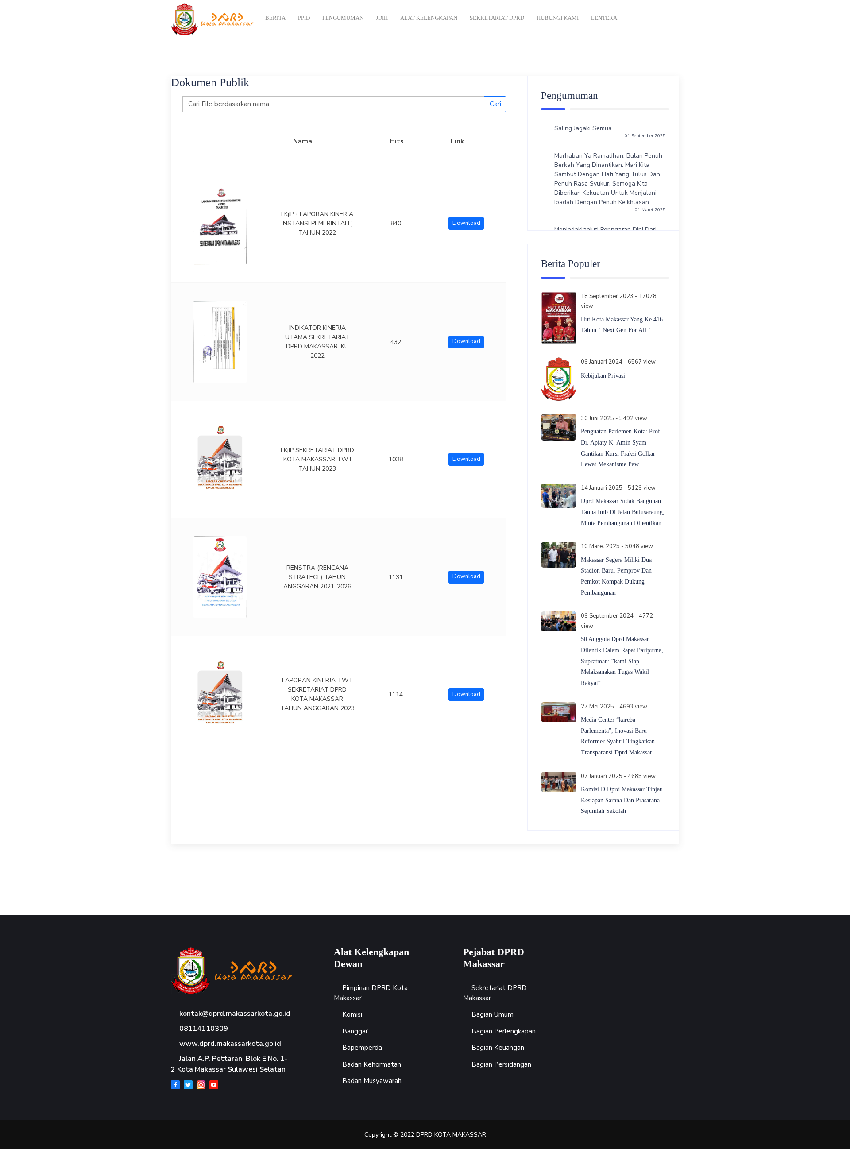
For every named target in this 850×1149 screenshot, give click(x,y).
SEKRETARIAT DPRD (497, 18)
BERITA (275, 18)
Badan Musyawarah (372, 1080)
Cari (495, 104)
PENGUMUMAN (342, 18)
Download (466, 223)
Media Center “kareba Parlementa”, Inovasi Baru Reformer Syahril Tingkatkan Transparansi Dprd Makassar (618, 736)
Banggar (355, 1031)
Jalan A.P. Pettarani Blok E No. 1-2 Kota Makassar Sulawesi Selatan (229, 1064)
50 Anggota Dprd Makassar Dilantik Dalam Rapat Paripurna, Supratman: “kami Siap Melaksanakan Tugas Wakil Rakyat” (622, 661)
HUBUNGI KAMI (558, 18)
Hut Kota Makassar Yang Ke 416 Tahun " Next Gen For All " (622, 325)
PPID (304, 18)
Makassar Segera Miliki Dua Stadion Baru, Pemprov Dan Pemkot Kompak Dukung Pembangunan (616, 576)
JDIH (382, 18)
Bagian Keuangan (497, 1047)
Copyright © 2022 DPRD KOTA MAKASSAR (425, 1134)
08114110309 (203, 1028)
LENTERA (604, 18)
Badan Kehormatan (371, 1064)
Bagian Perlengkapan (503, 1031)
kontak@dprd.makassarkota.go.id (234, 1013)
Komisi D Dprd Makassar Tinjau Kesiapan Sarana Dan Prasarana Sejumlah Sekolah (622, 800)
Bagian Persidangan (501, 1064)
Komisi (352, 1014)
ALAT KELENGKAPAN (428, 18)
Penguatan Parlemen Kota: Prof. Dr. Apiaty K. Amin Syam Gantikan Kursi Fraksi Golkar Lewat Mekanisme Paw (621, 448)
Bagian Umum (492, 1014)
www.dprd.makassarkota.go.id (230, 1043)
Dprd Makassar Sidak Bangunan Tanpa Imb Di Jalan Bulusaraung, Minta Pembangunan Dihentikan (623, 512)
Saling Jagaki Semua (609, 128)
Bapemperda (362, 1047)
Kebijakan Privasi (603, 375)
